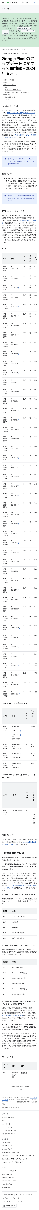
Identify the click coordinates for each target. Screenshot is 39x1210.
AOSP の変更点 (27, 38)
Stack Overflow (7, 1184)
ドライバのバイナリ (8, 1134)
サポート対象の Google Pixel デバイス (21, 113)
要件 (3, 1121)
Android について (7, 1195)
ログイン (34, 2)
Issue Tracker (6, 1187)
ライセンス (6, 1198)
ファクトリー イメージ (9, 1131)
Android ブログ (7, 1149)
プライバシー (16, 1198)
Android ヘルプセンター (10, 1171)
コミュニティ (19, 1195)
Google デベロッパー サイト (12, 1015)
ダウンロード (6, 1124)
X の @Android (6, 1142)
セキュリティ (23, 49)
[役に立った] (23, 53)
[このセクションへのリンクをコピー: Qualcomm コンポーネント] (29, 703)
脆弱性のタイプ (26, 220)
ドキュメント (6, 9)
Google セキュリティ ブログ (11, 1152)
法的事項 (29, 1195)
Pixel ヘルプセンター (8, 1174)
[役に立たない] (26, 53)
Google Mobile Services (9, 1181)
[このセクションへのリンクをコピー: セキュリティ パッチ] (27, 211)
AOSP (3, 49)
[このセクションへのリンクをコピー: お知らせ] (14, 174)
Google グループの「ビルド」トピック (14, 1159)
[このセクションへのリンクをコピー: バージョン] (16, 1057)
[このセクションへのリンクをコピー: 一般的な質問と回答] (26, 853)
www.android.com (8, 1177)
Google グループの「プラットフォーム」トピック (18, 1156)
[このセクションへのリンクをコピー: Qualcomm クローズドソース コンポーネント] (12, 778)
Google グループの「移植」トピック (14, 1162)
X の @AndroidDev (8, 1146)
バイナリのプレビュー (9, 1127)
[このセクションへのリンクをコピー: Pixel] (8, 248)
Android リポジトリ (8, 1117)
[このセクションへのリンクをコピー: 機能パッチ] (16, 835)
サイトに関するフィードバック (13, 1201)
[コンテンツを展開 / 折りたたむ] (16, 80)
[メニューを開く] (3, 2)
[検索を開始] (23, 2)
